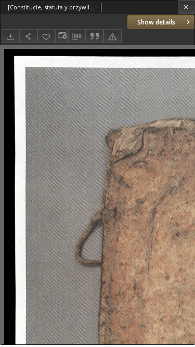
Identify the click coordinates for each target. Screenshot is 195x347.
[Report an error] (112, 36)
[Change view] (61, 36)
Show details (156, 22)
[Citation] (94, 36)
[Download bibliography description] (77, 36)
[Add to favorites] (46, 36)
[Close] (186, 7)
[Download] (10, 36)
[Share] (28, 36)
